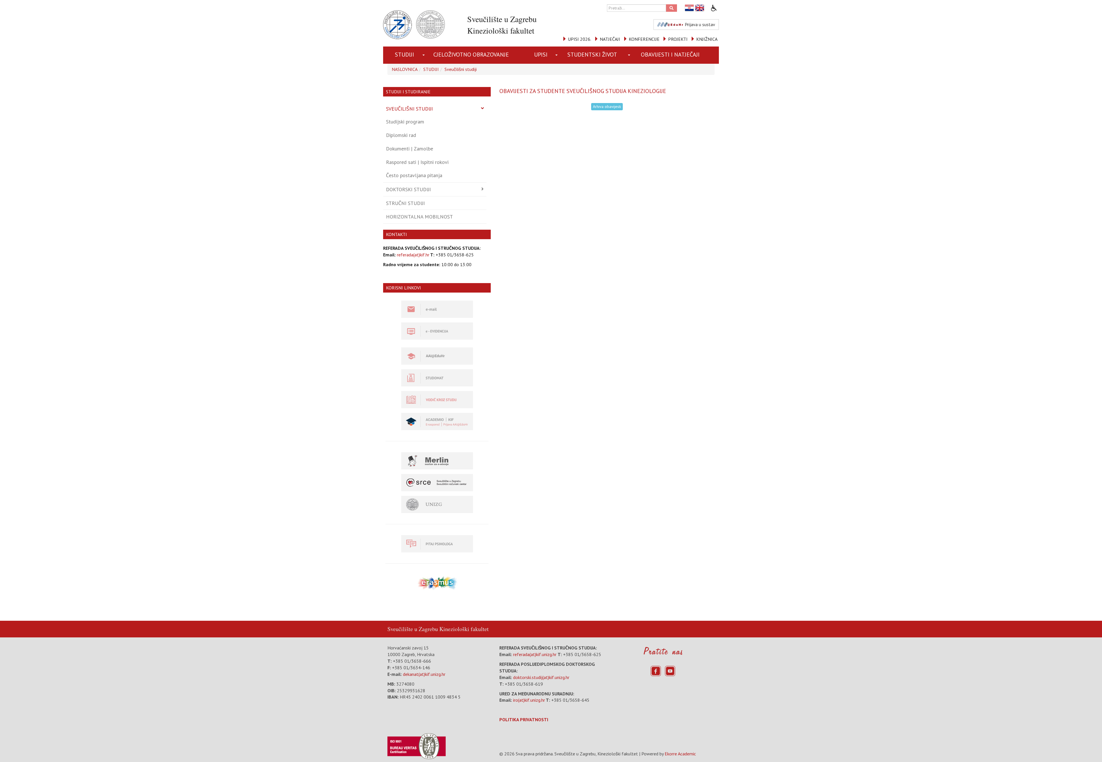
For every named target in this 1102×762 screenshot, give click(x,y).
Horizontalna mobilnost (419, 216)
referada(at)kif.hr (413, 255)
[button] (424, 55)
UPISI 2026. (579, 39)
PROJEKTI (678, 39)
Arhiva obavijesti (607, 106)
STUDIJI (404, 54)
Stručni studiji (405, 203)
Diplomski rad (401, 135)
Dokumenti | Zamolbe (409, 148)
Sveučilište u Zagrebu (412, 629)
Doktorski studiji (408, 189)
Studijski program (405, 121)
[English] (700, 7)
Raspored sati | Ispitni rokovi (417, 162)
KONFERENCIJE (644, 39)
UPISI (541, 54)
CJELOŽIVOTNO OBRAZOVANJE (471, 54)
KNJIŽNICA (706, 39)
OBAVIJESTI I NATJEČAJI (670, 54)
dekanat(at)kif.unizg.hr (424, 674)
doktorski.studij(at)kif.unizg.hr (541, 677)
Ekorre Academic (680, 754)
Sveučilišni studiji (461, 69)
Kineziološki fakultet (464, 629)
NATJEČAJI (610, 39)
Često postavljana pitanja (414, 175)
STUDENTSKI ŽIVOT (592, 54)
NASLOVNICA (405, 69)
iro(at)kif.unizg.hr (529, 700)
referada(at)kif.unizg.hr (534, 654)
